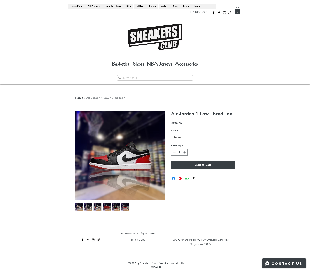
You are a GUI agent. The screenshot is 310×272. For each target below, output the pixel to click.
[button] (237, 10)
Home (79, 98)
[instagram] (224, 13)
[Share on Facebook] (173, 178)
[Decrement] (174, 152)
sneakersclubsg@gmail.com (138, 233)
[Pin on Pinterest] (180, 178)
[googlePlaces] (219, 13)
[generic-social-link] (230, 13)
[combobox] (203, 137)
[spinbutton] (179, 152)
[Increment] (185, 152)
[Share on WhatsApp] (187, 178)
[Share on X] (194, 178)
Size (174, 130)
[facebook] (213, 13)
